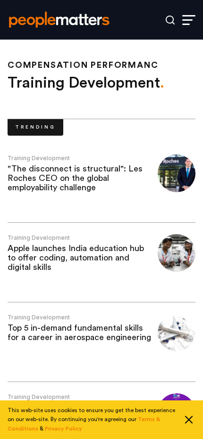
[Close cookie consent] (188, 419)
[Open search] (170, 20)
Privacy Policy (63, 428)
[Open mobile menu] (188, 20)
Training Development (39, 158)
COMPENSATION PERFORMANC (83, 65)
